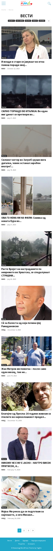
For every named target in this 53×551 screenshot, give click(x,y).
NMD (3, 69)
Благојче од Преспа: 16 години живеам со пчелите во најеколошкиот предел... (26, 415)
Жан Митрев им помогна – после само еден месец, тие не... (23, 370)
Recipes (27, 21)
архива (41, 21)
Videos (34, 21)
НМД (3, 330)
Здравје (25, 540)
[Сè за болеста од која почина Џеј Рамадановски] (26, 303)
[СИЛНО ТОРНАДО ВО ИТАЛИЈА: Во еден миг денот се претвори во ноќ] (26, 91)
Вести (4, 58)
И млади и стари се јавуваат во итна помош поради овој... (22, 63)
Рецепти (21, 544)
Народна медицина (38, 540)
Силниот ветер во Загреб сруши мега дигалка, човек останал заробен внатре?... (23, 163)
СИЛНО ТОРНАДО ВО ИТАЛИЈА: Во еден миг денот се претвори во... (24, 112)
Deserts (11, 21)
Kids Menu (19, 21)
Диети (17, 540)
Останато (31, 544)
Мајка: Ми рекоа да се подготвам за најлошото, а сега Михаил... (22, 513)
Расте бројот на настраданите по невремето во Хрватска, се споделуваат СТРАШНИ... (25, 272)
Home (3, 10)
